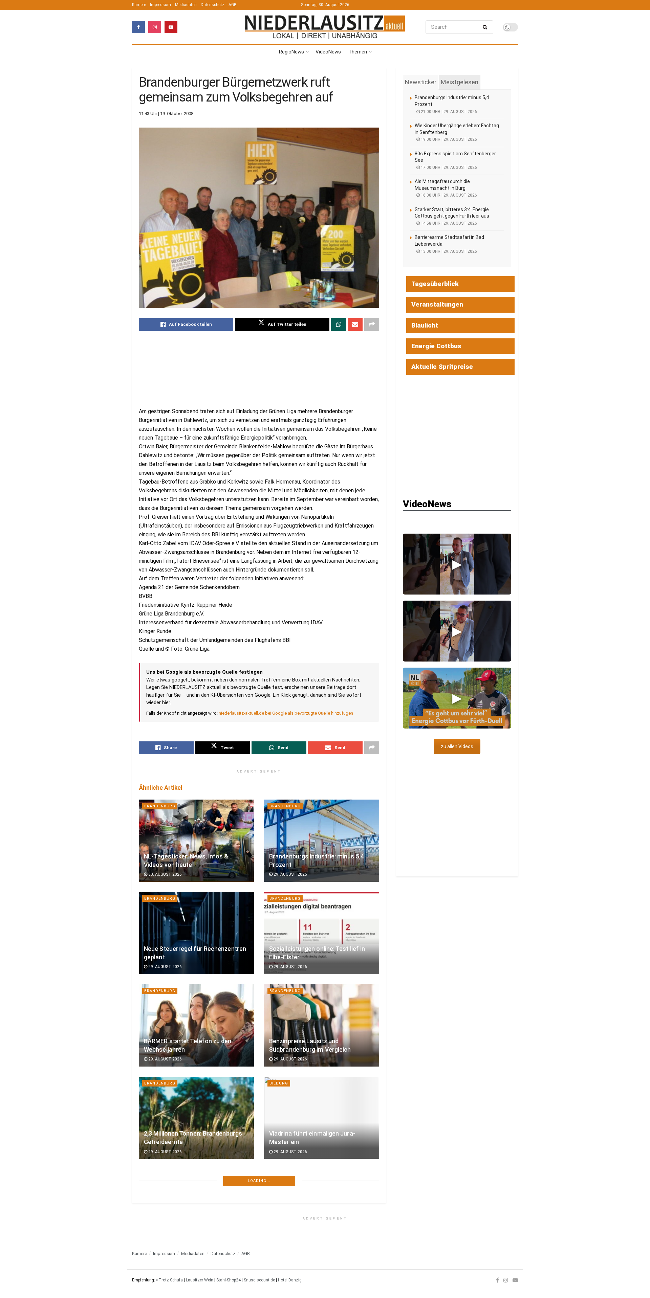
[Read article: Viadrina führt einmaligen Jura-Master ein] (321, 1118)
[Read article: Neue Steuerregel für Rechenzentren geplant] (196, 933)
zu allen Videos (457, 746)
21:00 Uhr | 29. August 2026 (448, 111)
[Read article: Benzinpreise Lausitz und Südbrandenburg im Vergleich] (321, 1025)
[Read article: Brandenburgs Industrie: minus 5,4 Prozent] (321, 841)
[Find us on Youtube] (171, 27)
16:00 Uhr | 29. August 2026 (448, 195)
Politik (277, 1175)
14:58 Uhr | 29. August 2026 (448, 223)
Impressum (160, 4)
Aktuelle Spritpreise (442, 367)
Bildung (278, 1083)
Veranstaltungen (437, 304)
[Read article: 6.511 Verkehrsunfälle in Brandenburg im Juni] (196, 1210)
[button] (457, 564)
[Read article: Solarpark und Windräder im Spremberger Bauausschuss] (321, 1210)
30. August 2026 (164, 874)
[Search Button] (486, 27)
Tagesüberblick (435, 284)
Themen (357, 52)
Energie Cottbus (436, 346)
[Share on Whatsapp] (338, 324)
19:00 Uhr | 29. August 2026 (448, 139)
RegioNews (291, 52)
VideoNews (328, 52)
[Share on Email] (355, 324)
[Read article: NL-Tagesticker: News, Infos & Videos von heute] (196, 841)
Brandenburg (159, 806)
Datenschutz (212, 4)
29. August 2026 (290, 874)
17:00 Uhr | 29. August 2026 (448, 167)
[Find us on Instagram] (154, 27)
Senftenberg (159, 1268)
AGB (233, 4)
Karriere (139, 4)
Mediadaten (186, 4)
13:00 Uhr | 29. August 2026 (448, 251)
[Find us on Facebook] (138, 27)
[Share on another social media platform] (371, 324)
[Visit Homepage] (325, 27)
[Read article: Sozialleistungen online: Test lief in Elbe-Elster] (321, 933)
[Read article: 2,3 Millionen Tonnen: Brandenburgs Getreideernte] (196, 1118)
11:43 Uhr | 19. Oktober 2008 (166, 113)
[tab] (420, 82)
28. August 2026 (164, 1244)
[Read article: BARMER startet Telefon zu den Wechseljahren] (196, 1025)
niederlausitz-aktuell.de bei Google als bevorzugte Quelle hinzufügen (286, 713)
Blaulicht (424, 325)
